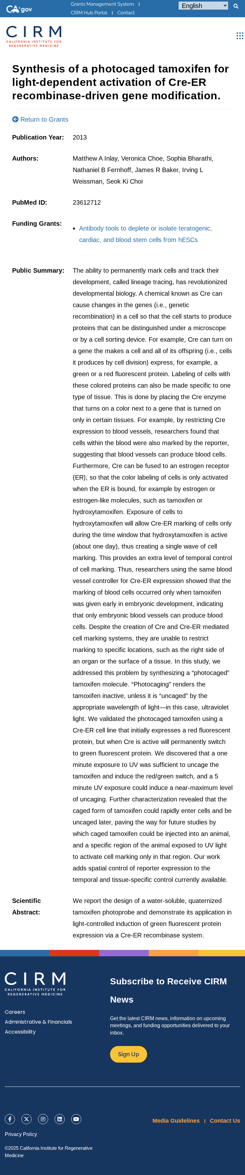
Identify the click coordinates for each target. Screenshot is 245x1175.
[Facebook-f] (10, 1119)
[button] (235, 6)
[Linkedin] (60, 1119)
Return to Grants (43, 119)
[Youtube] (76, 1119)
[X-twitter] (26, 1119)
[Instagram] (43, 1119)
